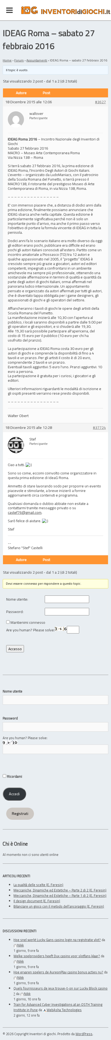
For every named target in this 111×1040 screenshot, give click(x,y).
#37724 (99, 427)
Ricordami (14, 776)
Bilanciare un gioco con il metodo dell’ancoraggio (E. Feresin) (58, 906)
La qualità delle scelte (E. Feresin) (38, 884)
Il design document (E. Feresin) (36, 901)
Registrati (20, 814)
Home (7, 60)
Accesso (15, 649)
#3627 (100, 102)
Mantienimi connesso (28, 622)
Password (10, 718)
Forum (19, 60)
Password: (14, 611)
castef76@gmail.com (24, 512)
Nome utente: (17, 599)
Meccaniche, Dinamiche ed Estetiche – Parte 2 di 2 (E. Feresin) (59, 890)
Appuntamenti (36, 60)
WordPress (83, 1033)
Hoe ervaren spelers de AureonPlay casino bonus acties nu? (58, 972)
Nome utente (12, 691)
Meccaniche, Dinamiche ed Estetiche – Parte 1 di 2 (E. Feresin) (59, 895)
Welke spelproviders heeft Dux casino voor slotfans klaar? (56, 956)
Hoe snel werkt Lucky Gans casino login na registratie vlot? (57, 939)
